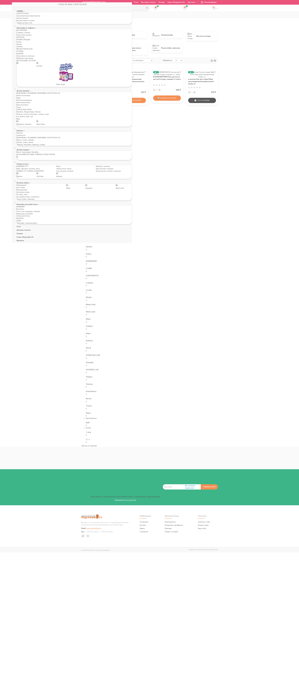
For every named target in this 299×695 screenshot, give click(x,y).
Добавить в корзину (168, 98)
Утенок (89, 406)
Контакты (191, 2)
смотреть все (21, 135)
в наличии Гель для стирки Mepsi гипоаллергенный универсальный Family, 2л (201, 81)
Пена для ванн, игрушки (104, 169)
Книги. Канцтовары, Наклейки (27, 152)
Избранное (157, 6)
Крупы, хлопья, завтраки (25, 140)
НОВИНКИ (21, 207)
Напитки (20, 133)
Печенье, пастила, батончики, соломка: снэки (33, 114)
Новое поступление (23, 95)
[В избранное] (145, 72)
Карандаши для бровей (25, 214)
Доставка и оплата (148, 2)
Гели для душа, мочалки (64, 171)
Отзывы (161, 2)
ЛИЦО (19, 221)
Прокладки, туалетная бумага (27, 223)
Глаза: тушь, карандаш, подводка (28, 211)
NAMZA (89, 326)
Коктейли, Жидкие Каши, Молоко (29, 112)
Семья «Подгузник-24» (176, 2)
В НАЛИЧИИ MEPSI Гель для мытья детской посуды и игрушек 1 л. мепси (167, 78)
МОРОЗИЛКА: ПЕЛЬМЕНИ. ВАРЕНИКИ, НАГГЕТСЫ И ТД (38, 93)
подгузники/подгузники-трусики (28, 16)
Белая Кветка (91, 391)
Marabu (89, 297)
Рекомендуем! (21, 185)
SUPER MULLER (93, 355)
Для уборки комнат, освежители (28, 197)
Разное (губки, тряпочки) (26, 199)
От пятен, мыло (22, 194)
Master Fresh (90, 304)
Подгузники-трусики (24, 35)
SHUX (88, 348)
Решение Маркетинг (211, 549)
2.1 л (88, 439)
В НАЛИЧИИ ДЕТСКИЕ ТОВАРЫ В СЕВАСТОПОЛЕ (36, 154)
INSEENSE (21, 37)
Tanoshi (19, 44)
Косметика (20, 209)
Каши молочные (22, 105)
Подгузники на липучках (25, 56)
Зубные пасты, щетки (63, 169)
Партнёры (168, 528)
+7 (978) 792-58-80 (214, 8)
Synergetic (90, 362)
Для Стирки (21, 187)
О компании (144, 522)
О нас (136, 2)
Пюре (18, 98)
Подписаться (209, 487)
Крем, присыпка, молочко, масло (28, 169)
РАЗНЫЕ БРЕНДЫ (23, 39)
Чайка (88, 413)
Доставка (143, 525)
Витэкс (89, 399)
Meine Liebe (90, 312)
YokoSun (20, 46)
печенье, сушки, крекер (25, 142)
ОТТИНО (20, 51)
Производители (170, 522)
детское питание (22, 18)
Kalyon (88, 254)
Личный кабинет (210, 2)
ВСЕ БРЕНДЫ (22, 30)
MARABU (20, 53)
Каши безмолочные (23, 102)
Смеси (19, 107)
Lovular (89, 290)
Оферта (142, 528)
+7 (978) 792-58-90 (80, 4)
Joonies (19, 42)
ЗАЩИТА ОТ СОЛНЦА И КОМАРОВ (30, 171)
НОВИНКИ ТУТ (22, 166)
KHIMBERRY (91, 261)
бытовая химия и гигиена (26, 20)
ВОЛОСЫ (20, 218)
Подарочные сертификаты (174, 525)
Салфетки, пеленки (23, 32)
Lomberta (89, 283)
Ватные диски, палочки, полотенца (108, 171)
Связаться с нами (204, 522)
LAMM (89, 268)
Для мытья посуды (23, 192)
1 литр (88, 432)
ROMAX (89, 341)
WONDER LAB (92, 370)
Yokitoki (89, 377)
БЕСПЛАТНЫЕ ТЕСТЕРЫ (26, 60)
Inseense (89, 247)
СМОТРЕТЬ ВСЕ (23, 13)
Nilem (88, 333)
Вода (18, 119)
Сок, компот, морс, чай (25, 116)
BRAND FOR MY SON (24, 49)
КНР (88, 423)
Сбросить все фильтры (89, 446)
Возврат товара (203, 525)
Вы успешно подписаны (190, 487)
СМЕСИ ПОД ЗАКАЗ (24, 109)
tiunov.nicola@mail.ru (93, 528)
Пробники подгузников (25, 58)
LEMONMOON (92, 276)
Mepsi (88, 319)
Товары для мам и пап (24, 23)
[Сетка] (212, 61)
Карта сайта (202, 528)
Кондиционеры (22, 190)
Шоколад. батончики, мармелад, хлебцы (31, 145)
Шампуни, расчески (103, 166)
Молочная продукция (24, 100)
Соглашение (144, 532)
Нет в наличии (203, 100)
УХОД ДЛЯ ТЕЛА (23, 216)
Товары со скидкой (171, 532)
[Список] (215, 61)
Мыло (58, 166)
